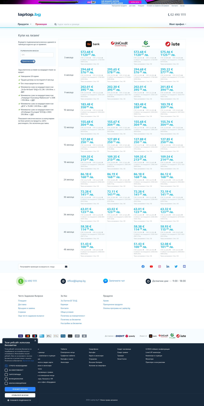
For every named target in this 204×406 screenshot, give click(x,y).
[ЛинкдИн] (167, 267)
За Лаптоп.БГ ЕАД (69, 301)
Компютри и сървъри (154, 356)
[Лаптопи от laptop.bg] (29, 15)
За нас (182, 6)
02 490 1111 (178, 15)
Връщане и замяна (26, 308)
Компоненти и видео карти (42, 362)
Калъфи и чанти (67, 359)
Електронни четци (68, 352)
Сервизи (22, 312)
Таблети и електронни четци (43, 375)
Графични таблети (68, 356)
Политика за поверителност (73, 316)
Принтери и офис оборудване (44, 382)
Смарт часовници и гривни (42, 372)
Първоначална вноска (30, 51)
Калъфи (92, 352)
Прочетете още (28, 361)
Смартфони (93, 349)
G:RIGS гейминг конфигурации (158, 349)
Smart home (122, 359)
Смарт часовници (124, 349)
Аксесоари (65, 362)
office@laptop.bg (76, 281)
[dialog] (20, 371)
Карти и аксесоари (96, 356)
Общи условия (67, 312)
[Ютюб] (151, 267)
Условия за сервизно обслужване (158, 6)
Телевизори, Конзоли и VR (42, 379)
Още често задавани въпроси (31, 316)
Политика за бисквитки (71, 320)
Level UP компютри (153, 352)
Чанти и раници (38, 352)
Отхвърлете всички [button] (20, 395)
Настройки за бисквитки (71, 323)
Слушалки (93, 359)
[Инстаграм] (159, 267)
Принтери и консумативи (155, 362)
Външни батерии (95, 362)
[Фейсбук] (143, 267)
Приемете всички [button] (20, 389)
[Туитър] (176, 267)
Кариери (64, 304)
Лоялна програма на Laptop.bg (116, 308)
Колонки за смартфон (97, 365)
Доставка (132, 6)
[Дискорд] (184, 267)
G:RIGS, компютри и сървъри (43, 356)
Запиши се (66, 267)
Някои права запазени (109, 400)
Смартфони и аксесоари (41, 365)
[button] (20, 400)
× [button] (35, 341)
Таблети (64, 349)
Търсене (56, 24)
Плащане (141, 6)
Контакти (175, 6)
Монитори (149, 359)
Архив (106, 301)
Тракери (120, 356)
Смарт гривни (122, 352)
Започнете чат (117, 281)
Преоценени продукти (119, 6)
